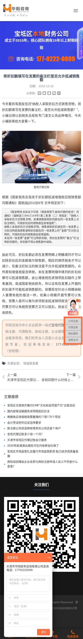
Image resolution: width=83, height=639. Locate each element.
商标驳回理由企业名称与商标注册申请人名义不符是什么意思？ (42, 464)
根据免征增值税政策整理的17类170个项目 (33, 416)
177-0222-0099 (55, 58)
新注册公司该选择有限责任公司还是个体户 (34, 428)
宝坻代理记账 (61, 325)
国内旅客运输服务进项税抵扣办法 (28, 411)
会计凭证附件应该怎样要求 (24, 422)
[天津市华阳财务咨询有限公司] (17, 10)
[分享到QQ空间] (44, 93)
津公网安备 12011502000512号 (57, 608)
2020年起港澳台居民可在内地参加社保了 (33, 445)
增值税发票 (30, 363)
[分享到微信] (54, 93)
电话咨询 (72, 636)
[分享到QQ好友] (49, 93)
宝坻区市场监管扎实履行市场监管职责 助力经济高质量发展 (42, 454)
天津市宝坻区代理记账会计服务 (27, 440)
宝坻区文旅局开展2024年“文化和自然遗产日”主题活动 (41, 405)
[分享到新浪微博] (39, 93)
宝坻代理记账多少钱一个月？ (25, 434)
